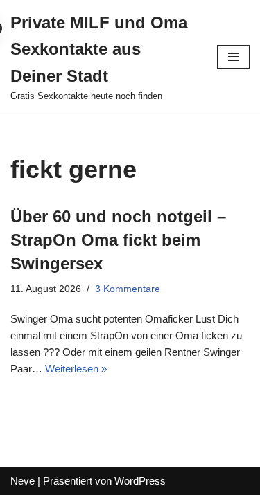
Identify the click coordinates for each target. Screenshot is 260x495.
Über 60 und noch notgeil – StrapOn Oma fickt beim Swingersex (118, 239)
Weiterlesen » (76, 369)
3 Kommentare (127, 289)
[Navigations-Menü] (233, 57)
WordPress (140, 481)
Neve (22, 481)
